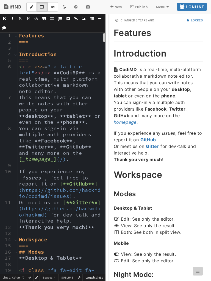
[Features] (110, 31)
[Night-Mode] (110, 274)
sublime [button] (67, 277)
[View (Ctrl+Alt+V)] (52, 7)
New (118, 6)
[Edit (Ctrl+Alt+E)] (31, 7)
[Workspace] (110, 173)
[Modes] (110, 193)
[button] (4, 18)
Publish (141, 6)
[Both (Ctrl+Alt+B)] (42, 7)
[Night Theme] (64, 7)
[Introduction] (110, 52)
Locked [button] (196, 20)
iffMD (14, 7)
